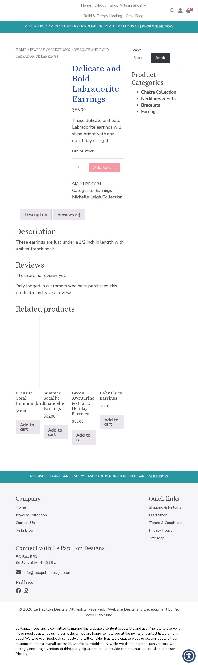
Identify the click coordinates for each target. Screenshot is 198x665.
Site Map (156, 538)
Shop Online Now (157, 26)
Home (21, 50)
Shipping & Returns (165, 507)
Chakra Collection (158, 92)
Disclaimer (158, 515)
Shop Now (158, 476)
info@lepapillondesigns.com (47, 572)
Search (136, 50)
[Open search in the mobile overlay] (94, 21)
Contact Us (25, 522)
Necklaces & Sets (158, 99)
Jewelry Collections (50, 50)
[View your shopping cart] (188, 11)
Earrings (104, 190)
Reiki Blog (24, 530)
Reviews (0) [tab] (68, 214)
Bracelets (150, 105)
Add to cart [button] (27, 427)
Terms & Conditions (165, 522)
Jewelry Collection (31, 515)
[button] (189, 656)
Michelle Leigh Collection (97, 197)
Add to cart (104, 167)
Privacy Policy (160, 530)
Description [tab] (36, 214)
